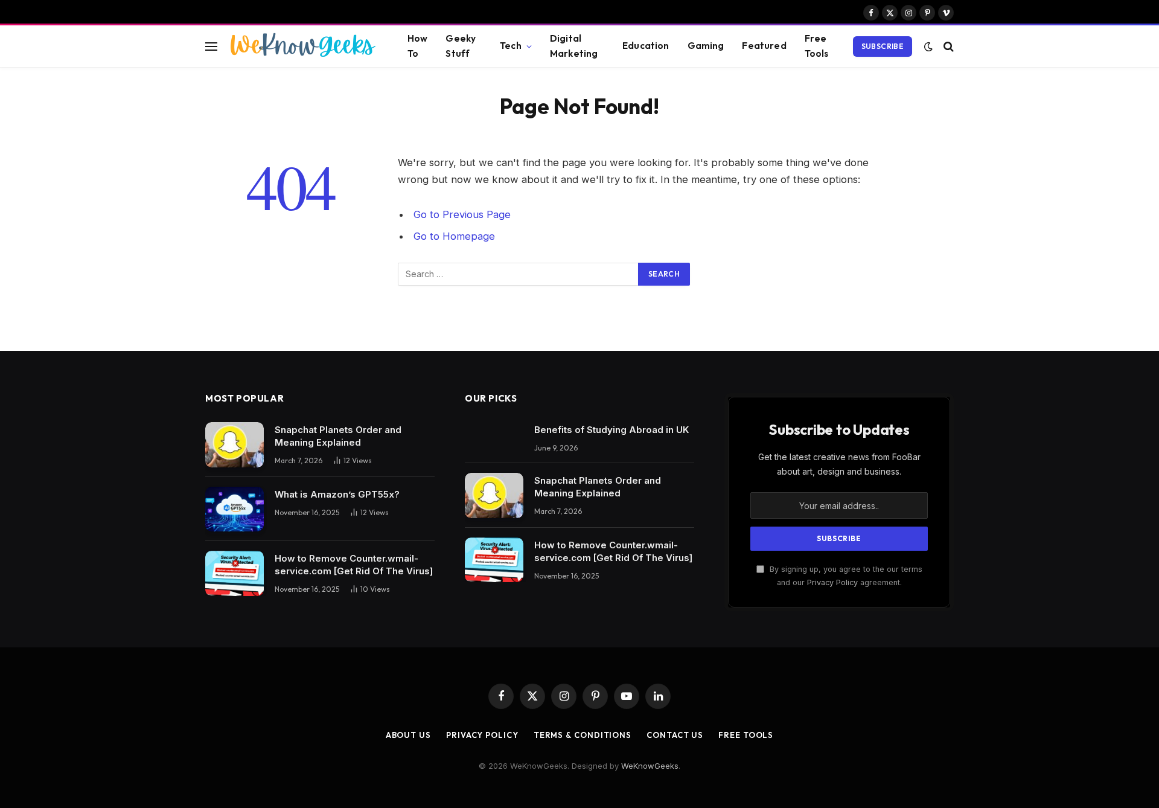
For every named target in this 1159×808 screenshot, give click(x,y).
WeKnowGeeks (649, 766)
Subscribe (882, 46)
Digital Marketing (574, 46)
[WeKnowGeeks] (301, 46)
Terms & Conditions (582, 735)
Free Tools (817, 46)
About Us (408, 735)
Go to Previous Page (462, 214)
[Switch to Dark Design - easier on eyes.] (928, 46)
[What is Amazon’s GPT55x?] (234, 509)
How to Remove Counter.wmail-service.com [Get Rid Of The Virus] (354, 565)
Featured (764, 45)
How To (417, 46)
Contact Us (675, 735)
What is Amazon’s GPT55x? (337, 494)
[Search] (947, 46)
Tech (511, 45)
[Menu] (211, 46)
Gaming (706, 45)
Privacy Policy (832, 582)
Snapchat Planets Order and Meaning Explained (338, 436)
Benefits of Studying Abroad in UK (611, 429)
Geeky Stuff (460, 46)
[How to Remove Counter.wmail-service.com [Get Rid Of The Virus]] (234, 573)
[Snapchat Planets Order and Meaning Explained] (234, 444)
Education (645, 45)
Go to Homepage (454, 236)
